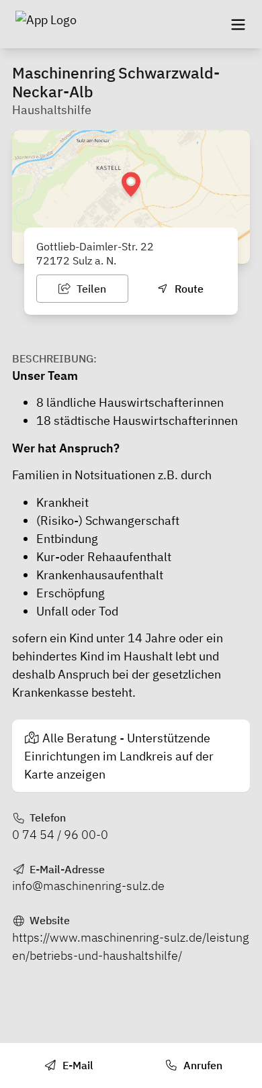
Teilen (90, 288)
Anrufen (201, 1065)
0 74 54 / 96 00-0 (60, 834)
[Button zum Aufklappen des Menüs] (238, 24)
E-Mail (76, 1065)
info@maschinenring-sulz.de (88, 885)
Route (188, 288)
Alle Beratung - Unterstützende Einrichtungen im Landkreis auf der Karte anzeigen (119, 756)
